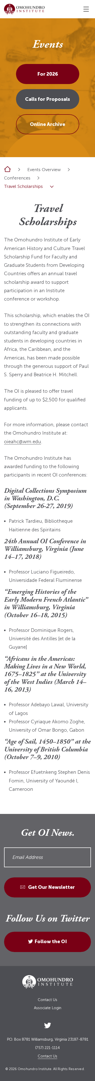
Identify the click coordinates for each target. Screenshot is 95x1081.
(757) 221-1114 (47, 1048)
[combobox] (69, 169)
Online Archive (47, 124)
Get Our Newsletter (51, 887)
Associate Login (47, 1008)
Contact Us (47, 1000)
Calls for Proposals (47, 99)
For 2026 (47, 74)
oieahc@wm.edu (22, 442)
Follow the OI (50, 941)
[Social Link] (47, 1024)
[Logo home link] (24, 9)
